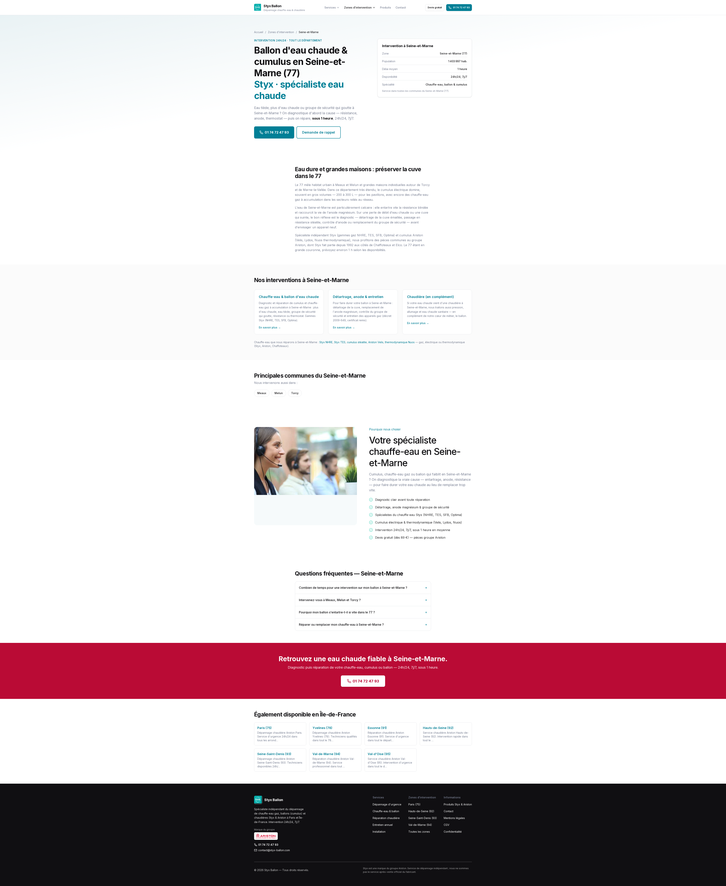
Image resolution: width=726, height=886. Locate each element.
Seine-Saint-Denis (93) (422, 818)
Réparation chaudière (386, 818)
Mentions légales (454, 818)
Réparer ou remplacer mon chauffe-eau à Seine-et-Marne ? (363, 624)
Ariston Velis (375, 342)
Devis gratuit (435, 7)
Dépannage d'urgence (387, 804)
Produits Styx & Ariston (458, 804)
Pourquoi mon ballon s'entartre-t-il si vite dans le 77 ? (363, 612)
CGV (446, 824)
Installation (379, 831)
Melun (279, 393)
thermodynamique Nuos (400, 342)
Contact (401, 7)
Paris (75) (414, 804)
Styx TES (339, 342)
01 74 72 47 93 (461, 7)
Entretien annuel (383, 824)
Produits (385, 7)
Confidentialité (453, 831)
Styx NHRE (326, 342)
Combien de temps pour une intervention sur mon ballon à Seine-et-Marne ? (363, 588)
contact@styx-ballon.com (274, 850)
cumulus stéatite (357, 342)
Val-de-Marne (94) (420, 824)
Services (330, 7)
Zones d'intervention (358, 7)
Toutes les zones (419, 831)
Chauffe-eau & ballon (386, 811)
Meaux (261, 393)
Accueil (258, 32)
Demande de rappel (318, 132)
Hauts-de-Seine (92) (421, 811)
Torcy (295, 393)
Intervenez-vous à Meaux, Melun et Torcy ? (363, 600)
